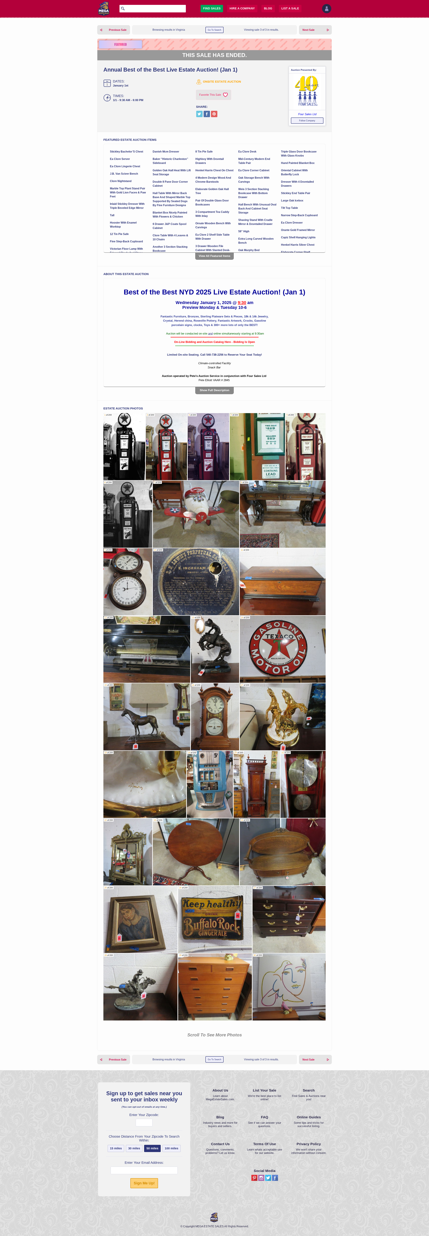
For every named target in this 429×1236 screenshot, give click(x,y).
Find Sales (212, 8)
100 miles (171, 1148)
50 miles (152, 1148)
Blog (268, 8)
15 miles (116, 1148)
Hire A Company (242, 8)
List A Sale (290, 8)
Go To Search (214, 30)
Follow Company (307, 120)
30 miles (134, 1148)
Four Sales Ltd (307, 114)
